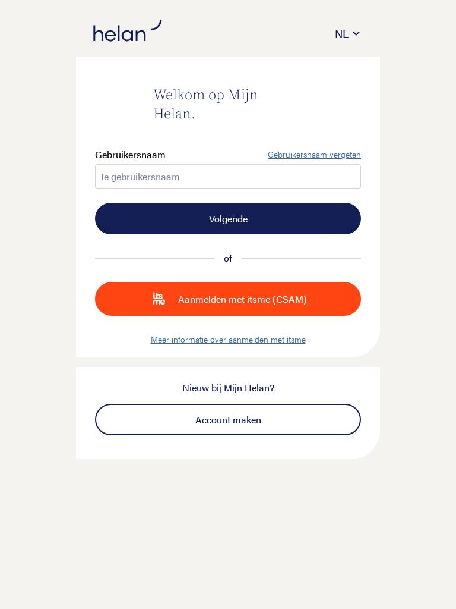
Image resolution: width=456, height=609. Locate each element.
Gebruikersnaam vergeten (314, 154)
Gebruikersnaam (130, 154)
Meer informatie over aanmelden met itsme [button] (228, 339)
